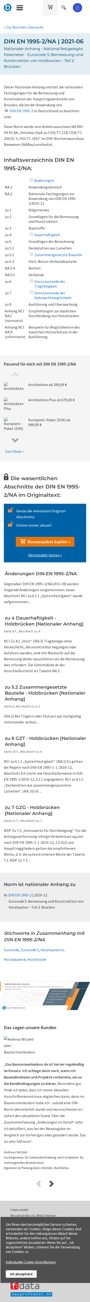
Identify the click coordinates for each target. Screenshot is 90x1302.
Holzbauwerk (15, 959)
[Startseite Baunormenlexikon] (8, 7)
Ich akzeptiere (21, 1274)
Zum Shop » (14, 451)
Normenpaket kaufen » (48, 541)
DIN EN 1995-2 (20, 895)
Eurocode (11, 949)
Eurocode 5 (30, 949)
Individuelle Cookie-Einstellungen (31, 1262)
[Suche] (64, 7)
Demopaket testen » (45, 555)
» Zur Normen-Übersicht (24, 27)
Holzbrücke (36, 959)
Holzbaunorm (52, 949)
